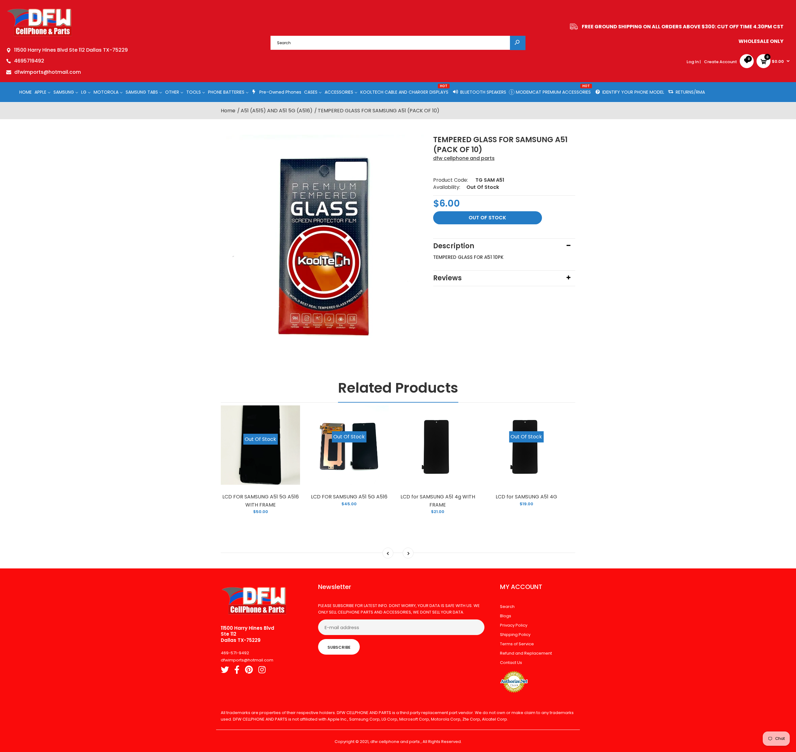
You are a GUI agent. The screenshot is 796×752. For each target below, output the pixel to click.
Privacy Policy (513, 625)
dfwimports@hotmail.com (47, 72)
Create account (720, 62)
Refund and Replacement (526, 653)
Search (507, 607)
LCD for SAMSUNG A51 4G (526, 496)
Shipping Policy (515, 635)
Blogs (505, 616)
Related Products (398, 388)
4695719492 (29, 60)
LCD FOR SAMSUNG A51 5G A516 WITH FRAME (260, 500)
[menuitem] (25, 92)
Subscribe (338, 647)
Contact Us (511, 663)
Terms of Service (517, 644)
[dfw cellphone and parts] (39, 35)
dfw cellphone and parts (464, 158)
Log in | (694, 62)
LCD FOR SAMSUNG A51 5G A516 (349, 496)
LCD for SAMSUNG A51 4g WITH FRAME (437, 500)
